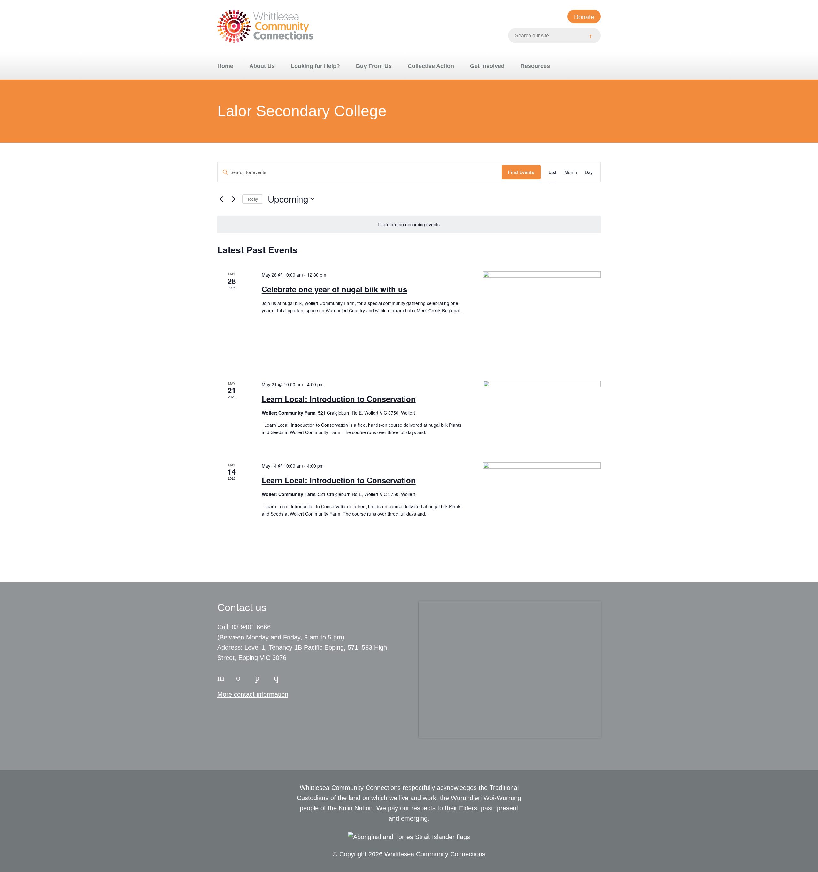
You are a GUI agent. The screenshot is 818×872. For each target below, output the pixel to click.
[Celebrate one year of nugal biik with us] (542, 318)
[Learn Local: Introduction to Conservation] (542, 414)
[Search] (593, 35)
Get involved (487, 66)
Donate (584, 16)
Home (225, 66)
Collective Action (431, 66)
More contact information (252, 694)
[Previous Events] (221, 199)
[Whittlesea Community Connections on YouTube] (278, 676)
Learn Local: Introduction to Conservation (339, 398)
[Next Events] (233, 199)
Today (252, 199)
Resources (535, 66)
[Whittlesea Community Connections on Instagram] (240, 676)
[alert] (409, 224)
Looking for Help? (315, 66)
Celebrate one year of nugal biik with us (334, 289)
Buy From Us (374, 66)
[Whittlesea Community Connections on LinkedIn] (259, 676)
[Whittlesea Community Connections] (265, 26)
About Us (262, 66)
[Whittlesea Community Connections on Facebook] (221, 676)
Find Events (521, 172)
